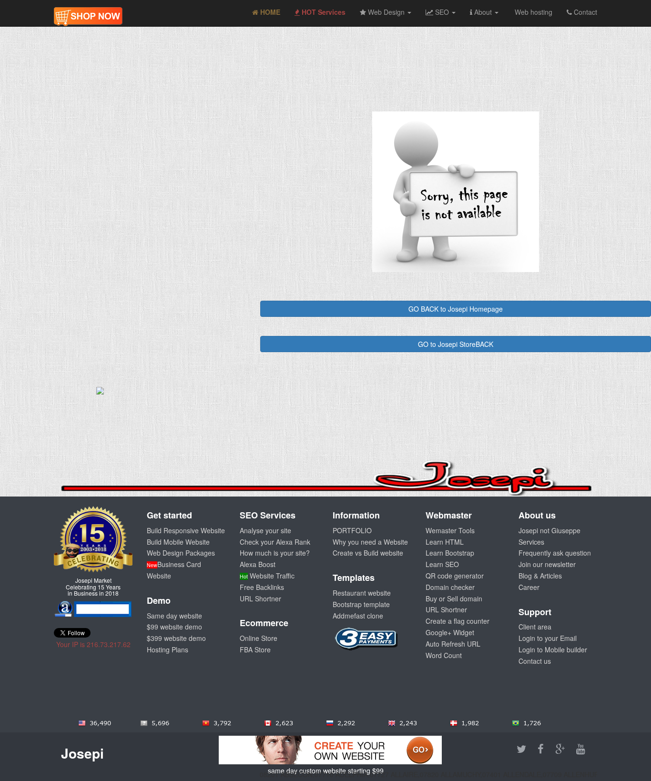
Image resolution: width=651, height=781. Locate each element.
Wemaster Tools (450, 530)
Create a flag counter (457, 621)
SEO (442, 12)
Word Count (444, 655)
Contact (584, 12)
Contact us (535, 661)
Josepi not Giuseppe (549, 530)
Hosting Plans (167, 649)
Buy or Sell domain (454, 598)
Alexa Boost (257, 564)
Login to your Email (548, 638)
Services (531, 542)
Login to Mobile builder (553, 649)
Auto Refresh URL (453, 644)
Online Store (258, 638)
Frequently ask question (555, 553)
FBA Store (255, 649)
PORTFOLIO (352, 530)
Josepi (82, 753)
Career (529, 587)
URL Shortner (260, 598)
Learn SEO (442, 564)
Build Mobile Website (178, 542)
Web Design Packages (181, 553)
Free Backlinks (262, 587)
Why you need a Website (370, 542)
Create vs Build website (368, 553)
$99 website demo (174, 626)
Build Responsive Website (186, 530)
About (483, 12)
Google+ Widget (450, 632)
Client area (535, 626)
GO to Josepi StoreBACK (455, 344)
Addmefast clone (358, 615)
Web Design (386, 12)
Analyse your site (265, 530)
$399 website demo (176, 638)
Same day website (174, 615)
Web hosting (532, 12)
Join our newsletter (547, 564)
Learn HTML (445, 542)
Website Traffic (267, 575)
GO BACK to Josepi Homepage (455, 309)
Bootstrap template (361, 604)
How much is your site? (275, 553)
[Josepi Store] (88, 12)
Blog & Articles (540, 575)
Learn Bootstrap (450, 553)
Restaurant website (362, 593)
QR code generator (455, 575)
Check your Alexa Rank (275, 542)
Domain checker (450, 587)
